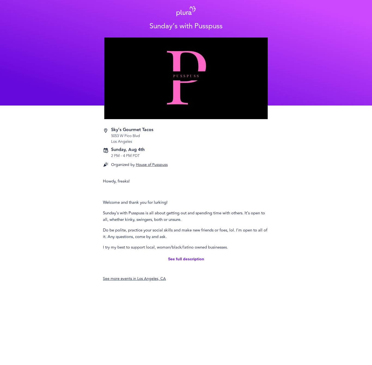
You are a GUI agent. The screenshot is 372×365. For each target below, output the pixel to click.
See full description (186, 259)
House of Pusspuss (152, 165)
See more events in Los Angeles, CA (134, 279)
